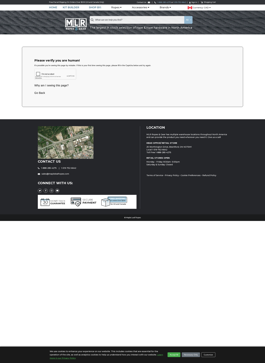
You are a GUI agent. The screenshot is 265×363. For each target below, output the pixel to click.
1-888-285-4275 (164, 2)
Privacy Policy (172, 175)
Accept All (174, 355)
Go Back (39, 92)
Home (53, 7)
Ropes (115, 7)
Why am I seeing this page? (51, 85)
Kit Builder (71, 7)
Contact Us (49, 161)
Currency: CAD (200, 7)
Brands (164, 7)
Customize (208, 355)
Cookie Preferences (191, 175)
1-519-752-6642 (179, 2)
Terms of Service (154, 175)
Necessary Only (191, 355)
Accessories (139, 7)
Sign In (194, 2)
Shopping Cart (210, 2)
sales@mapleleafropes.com (55, 174)
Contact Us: (142, 2)
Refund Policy (209, 175)
